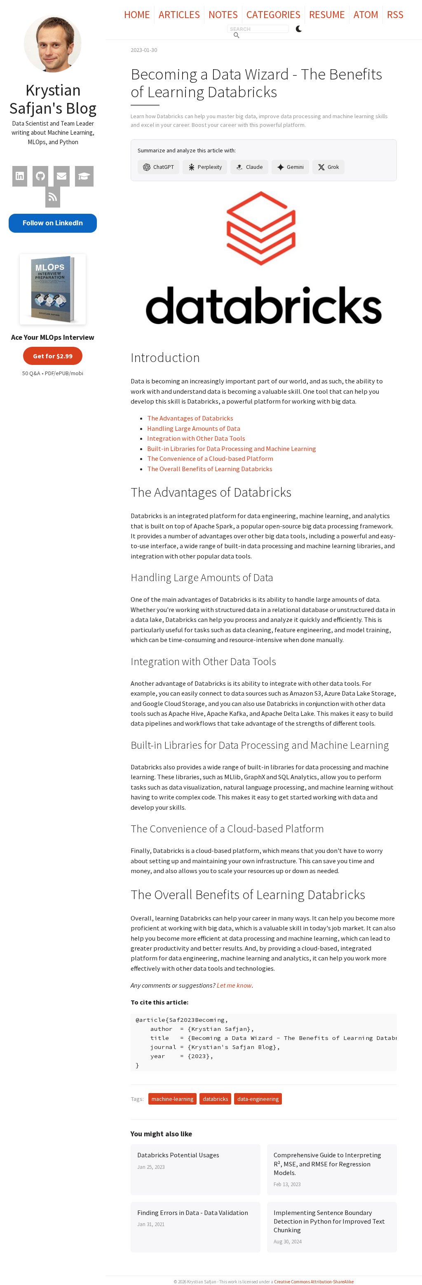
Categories (273, 14)
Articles (179, 14)
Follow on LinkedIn (53, 223)
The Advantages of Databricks (190, 418)
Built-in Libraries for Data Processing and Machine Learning (231, 448)
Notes (223, 14)
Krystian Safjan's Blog (52, 98)
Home (137, 14)
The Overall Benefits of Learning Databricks (209, 469)
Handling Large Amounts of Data (193, 428)
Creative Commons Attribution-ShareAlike (314, 1282)
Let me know (234, 985)
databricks (215, 1099)
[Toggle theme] (298, 29)
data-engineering (258, 1099)
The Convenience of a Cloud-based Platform (210, 458)
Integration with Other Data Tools (196, 438)
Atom (366, 14)
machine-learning (172, 1099)
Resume (327, 14)
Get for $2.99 (53, 356)
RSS (395, 14)
